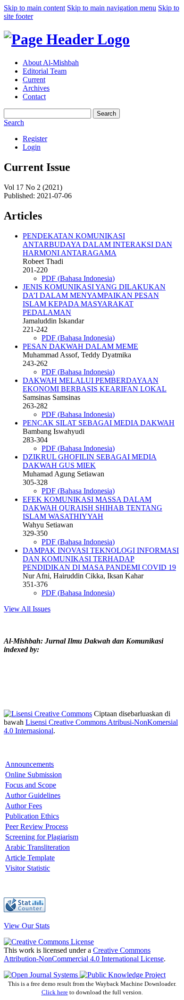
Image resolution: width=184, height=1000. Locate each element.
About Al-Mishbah (51, 63)
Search (106, 113)
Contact (34, 97)
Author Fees (23, 806)
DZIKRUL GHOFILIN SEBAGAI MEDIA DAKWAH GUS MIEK (90, 461)
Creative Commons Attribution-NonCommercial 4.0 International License (84, 954)
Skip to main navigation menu (111, 8)
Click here (55, 992)
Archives (36, 88)
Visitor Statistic (27, 868)
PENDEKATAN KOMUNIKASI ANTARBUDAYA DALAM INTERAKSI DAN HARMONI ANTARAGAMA (97, 244)
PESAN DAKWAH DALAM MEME (80, 346)
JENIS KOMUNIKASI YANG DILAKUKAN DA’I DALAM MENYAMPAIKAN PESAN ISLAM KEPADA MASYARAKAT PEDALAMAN (94, 299)
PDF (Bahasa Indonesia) (78, 278)
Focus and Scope (30, 785)
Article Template (30, 858)
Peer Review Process (36, 826)
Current (34, 80)
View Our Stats (27, 926)
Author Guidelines (32, 795)
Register (35, 139)
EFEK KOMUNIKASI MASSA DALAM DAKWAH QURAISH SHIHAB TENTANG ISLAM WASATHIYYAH (92, 507)
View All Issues (27, 609)
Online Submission (33, 775)
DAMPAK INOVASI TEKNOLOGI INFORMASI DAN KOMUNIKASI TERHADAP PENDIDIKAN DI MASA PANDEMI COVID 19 (101, 558)
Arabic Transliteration (37, 847)
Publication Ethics (32, 816)
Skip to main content (34, 8)
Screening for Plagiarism (41, 837)
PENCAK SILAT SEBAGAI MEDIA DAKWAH (99, 423)
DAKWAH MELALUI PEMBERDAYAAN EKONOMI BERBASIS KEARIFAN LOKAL (95, 384)
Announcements (29, 764)
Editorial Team (45, 71)
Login (32, 147)
